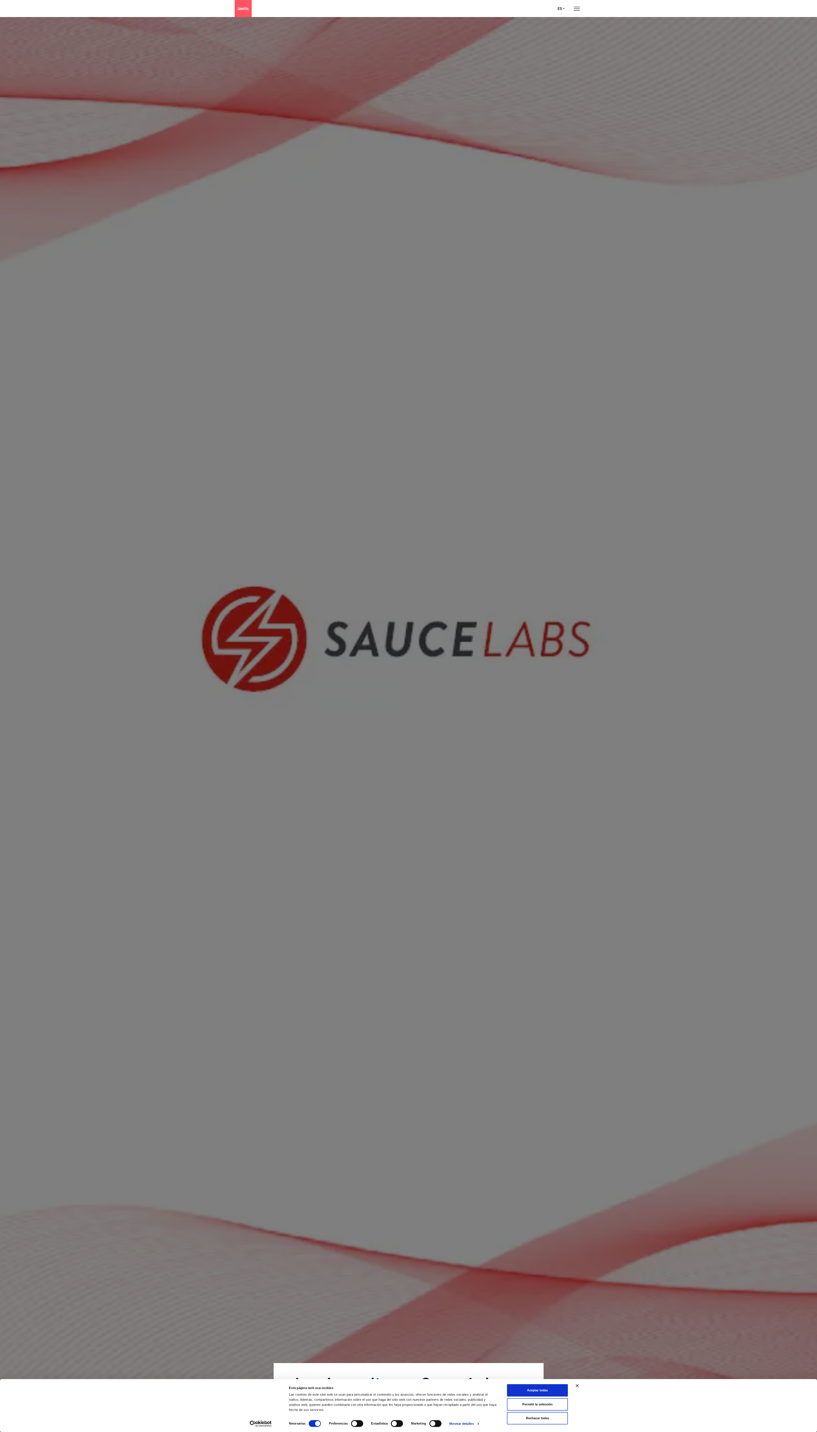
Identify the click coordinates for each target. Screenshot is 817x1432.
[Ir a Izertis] (243, 8)
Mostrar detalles (461, 1423)
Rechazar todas (537, 1418)
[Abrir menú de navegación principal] (577, 8)
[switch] (357, 1423)
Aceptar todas (537, 1390)
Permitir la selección (537, 1404)
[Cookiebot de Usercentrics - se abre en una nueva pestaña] (260, 1424)
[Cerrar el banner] (577, 1385)
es (560, 8)
